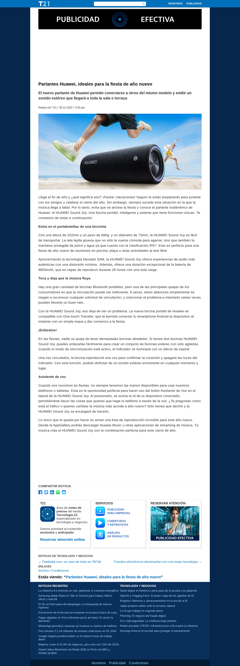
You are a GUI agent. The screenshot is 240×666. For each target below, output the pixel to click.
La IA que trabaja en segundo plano (141, 610)
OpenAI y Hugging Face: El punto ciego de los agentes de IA (157, 595)
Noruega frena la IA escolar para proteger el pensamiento (155, 630)
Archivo (43, 570)
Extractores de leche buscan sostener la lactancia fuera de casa (77, 612)
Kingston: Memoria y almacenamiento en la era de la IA (153, 600)
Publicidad (194, 3)
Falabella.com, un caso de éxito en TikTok (71, 561)
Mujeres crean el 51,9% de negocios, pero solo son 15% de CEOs (78, 644)
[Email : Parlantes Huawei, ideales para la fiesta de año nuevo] (64, 492)
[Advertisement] (120, 57)
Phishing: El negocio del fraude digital (143, 615)
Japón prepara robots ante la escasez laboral (147, 605)
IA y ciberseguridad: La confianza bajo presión (148, 620)
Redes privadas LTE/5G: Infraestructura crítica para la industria (159, 625)
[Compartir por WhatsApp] (58, 492)
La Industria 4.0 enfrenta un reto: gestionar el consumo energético (78, 590)
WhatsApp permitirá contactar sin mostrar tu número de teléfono (77, 626)
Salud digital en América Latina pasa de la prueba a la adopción (158, 590)
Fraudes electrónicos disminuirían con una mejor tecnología (156, 561)
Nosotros (175, 3)
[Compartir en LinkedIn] (52, 492)
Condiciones (60, 570)
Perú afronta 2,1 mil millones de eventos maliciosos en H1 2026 (77, 631)
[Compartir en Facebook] (40, 492)
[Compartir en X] (46, 492)
